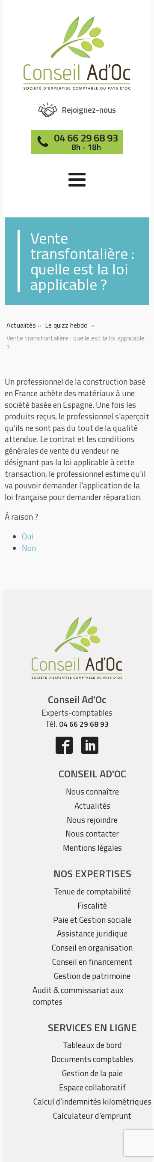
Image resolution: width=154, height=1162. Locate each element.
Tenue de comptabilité (92, 891)
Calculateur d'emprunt (92, 1115)
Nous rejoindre (92, 819)
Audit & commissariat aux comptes (78, 996)
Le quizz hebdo (66, 325)
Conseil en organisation (92, 947)
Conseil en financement (92, 961)
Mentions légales (92, 847)
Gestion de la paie (92, 1073)
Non (29, 548)
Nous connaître (92, 791)
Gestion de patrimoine (92, 975)
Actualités (21, 325)
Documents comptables (92, 1059)
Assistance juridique (92, 933)
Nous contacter (92, 833)
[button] (77, 109)
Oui (28, 536)
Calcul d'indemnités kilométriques (92, 1101)
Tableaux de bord (92, 1045)
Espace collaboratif (92, 1087)
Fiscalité (92, 905)
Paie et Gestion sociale (92, 919)
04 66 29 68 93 (84, 724)
